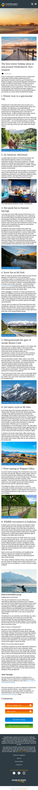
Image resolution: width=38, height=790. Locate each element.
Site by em (24, 789)
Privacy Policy (22, 751)
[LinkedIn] (19, 773)
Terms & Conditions (19, 755)
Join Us (19, 758)
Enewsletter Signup (19, 720)
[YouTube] (24, 773)
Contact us (19, 765)
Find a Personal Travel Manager (19, 726)
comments (7, 74)
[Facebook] (14, 773)
